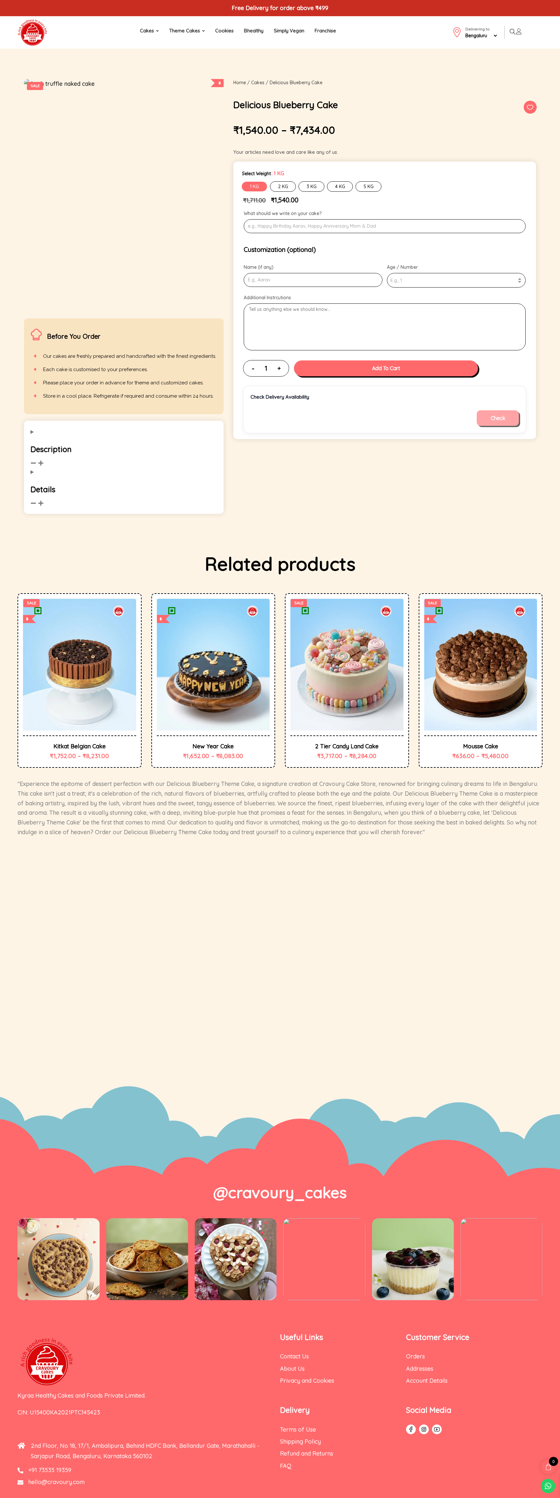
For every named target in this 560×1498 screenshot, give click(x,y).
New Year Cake (213, 746)
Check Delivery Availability (280, 397)
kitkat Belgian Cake (79, 746)
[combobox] (484, 35)
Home (239, 82)
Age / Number (402, 267)
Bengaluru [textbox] (476, 36)
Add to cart (386, 368)
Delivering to (477, 33)
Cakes (257, 82)
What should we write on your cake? (282, 213)
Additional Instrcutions (267, 298)
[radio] (254, 186)
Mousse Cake (480, 746)
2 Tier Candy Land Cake (347, 746)
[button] (530, 107)
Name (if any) (259, 267)
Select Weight (256, 173)
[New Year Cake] (213, 665)
